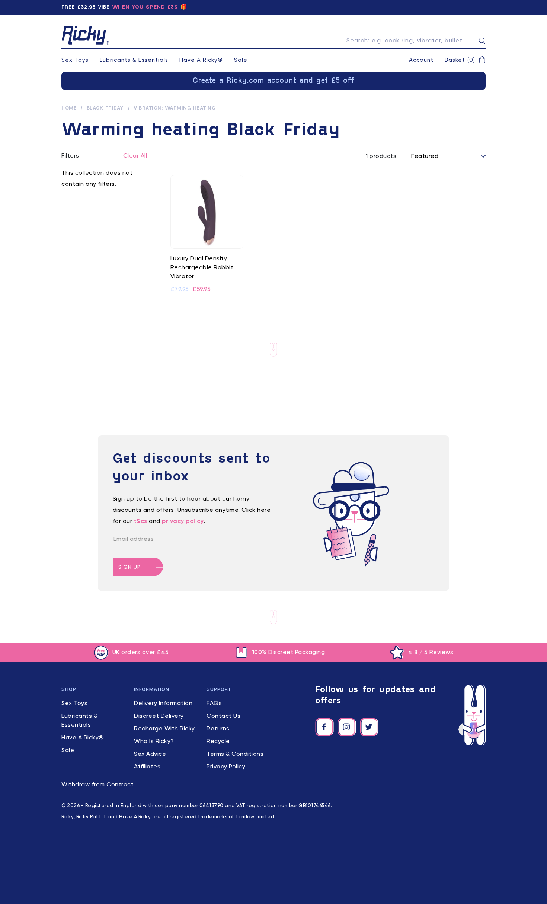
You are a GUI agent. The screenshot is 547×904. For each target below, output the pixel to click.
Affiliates (147, 767)
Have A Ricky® (201, 60)
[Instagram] (347, 727)
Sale (240, 60)
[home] (85, 35)
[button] (465, 60)
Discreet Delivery (159, 716)
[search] (482, 41)
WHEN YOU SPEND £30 (145, 7)
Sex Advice (150, 754)
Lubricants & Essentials (134, 60)
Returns (218, 729)
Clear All (135, 156)
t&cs (140, 521)
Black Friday (105, 108)
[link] (207, 234)
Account (421, 60)
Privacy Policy (226, 767)
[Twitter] (369, 727)
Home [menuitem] (69, 108)
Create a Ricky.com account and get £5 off (274, 80)
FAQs (214, 704)
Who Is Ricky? (154, 742)
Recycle (218, 742)
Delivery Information (163, 704)
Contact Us (223, 716)
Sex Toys (75, 60)
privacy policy (183, 521)
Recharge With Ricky (164, 729)
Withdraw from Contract (97, 785)
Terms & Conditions (235, 754)
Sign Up (129, 567)
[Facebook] (324, 727)
